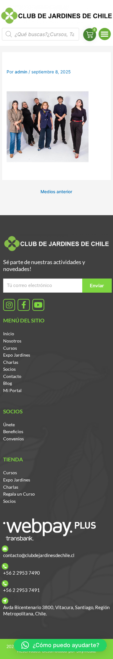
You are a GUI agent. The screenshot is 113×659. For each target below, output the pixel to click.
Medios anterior (56, 191)
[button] (105, 34)
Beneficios (13, 431)
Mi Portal (12, 390)
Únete (9, 424)
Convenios (13, 438)
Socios (9, 369)
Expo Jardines (16, 355)
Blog (7, 383)
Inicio (8, 333)
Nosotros (12, 340)
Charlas (10, 362)
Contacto (12, 376)
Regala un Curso (19, 494)
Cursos (10, 348)
